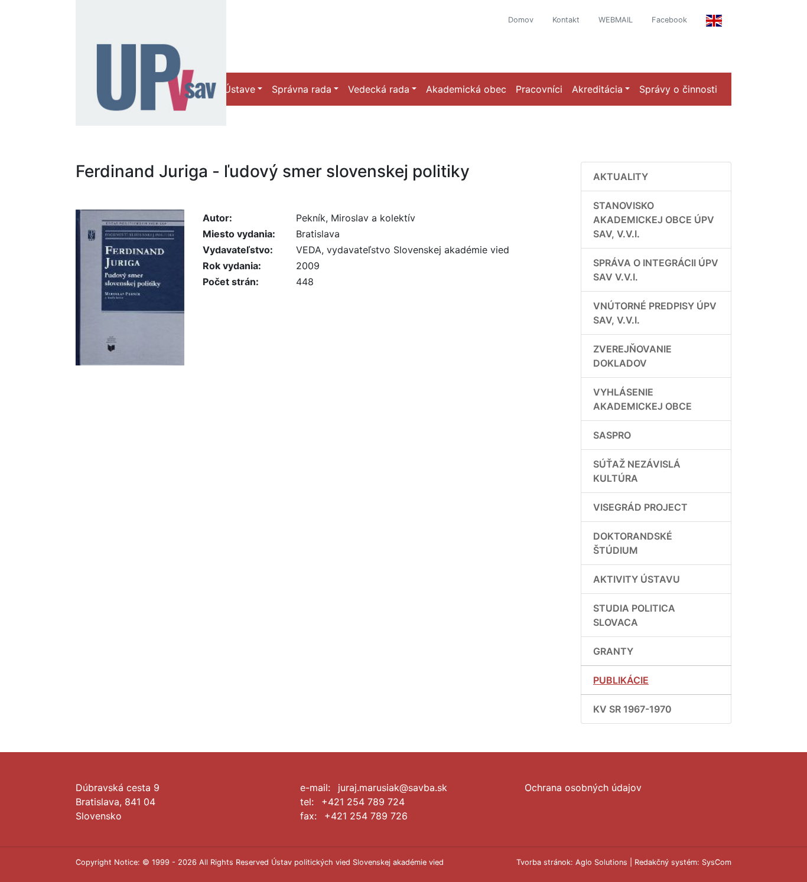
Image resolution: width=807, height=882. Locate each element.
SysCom (716, 862)
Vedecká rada (378, 89)
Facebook (669, 19)
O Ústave (234, 89)
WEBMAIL (615, 19)
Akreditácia (597, 89)
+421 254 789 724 (363, 802)
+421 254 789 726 (366, 816)
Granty (613, 651)
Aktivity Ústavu (636, 579)
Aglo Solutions (601, 862)
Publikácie (621, 680)
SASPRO (612, 435)
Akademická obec (466, 89)
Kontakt (566, 19)
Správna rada (301, 89)
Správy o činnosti (678, 89)
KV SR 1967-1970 (632, 709)
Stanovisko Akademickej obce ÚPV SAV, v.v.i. (653, 220)
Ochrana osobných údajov (583, 787)
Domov (520, 19)
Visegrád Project (640, 507)
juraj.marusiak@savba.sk (392, 787)
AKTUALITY (620, 176)
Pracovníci (539, 89)
